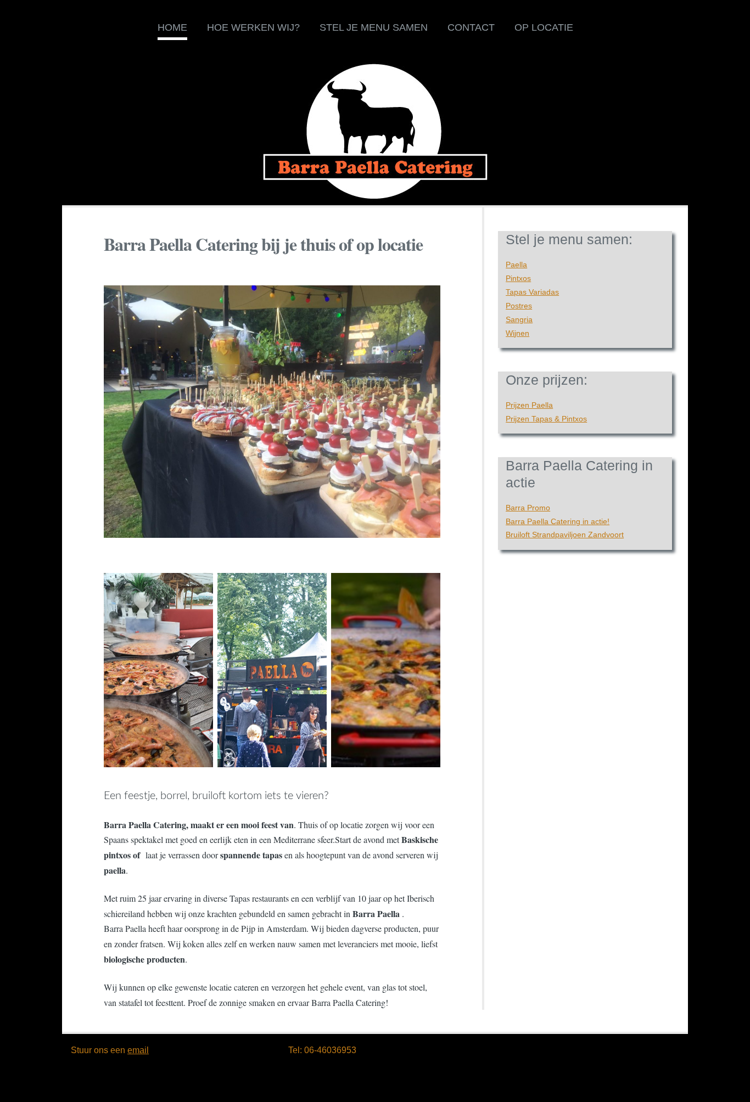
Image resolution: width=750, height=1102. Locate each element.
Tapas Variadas (532, 292)
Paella (516, 264)
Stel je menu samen (374, 27)
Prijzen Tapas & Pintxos (546, 418)
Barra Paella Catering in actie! (557, 521)
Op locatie (543, 27)
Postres (519, 305)
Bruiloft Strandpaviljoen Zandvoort (565, 534)
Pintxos (518, 278)
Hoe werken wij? (253, 27)
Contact (471, 27)
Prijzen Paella (529, 405)
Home (172, 27)
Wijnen (517, 333)
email (138, 1050)
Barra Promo (528, 507)
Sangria (519, 319)
